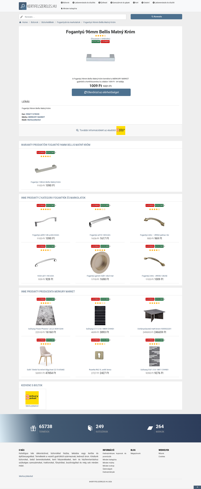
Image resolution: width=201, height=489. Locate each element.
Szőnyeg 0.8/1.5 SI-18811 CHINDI (154, 370)
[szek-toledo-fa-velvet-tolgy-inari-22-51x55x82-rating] (45, 344)
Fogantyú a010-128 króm (100, 235)
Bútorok (66, 3)
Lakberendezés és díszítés (85, 3)
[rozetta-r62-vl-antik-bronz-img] (100, 356)
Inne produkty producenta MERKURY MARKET (48, 291)
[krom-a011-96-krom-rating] (45, 250)
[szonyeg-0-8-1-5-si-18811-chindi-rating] (154, 344)
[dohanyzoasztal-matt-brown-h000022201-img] (154, 316)
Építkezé (103, 3)
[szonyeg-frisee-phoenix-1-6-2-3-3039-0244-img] (45, 316)
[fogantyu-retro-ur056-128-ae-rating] (154, 250)
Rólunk (161, 453)
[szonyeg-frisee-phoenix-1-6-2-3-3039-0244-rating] (45, 303)
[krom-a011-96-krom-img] (45, 263)
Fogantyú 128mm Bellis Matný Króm (46, 182)
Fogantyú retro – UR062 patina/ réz (154, 235)
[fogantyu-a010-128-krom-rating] (100, 209)
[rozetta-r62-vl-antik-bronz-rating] (100, 344)
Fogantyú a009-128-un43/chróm (45, 235)
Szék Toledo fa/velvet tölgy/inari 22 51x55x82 (45, 370)
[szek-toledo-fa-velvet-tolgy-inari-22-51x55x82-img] (45, 356)
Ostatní (146, 3)
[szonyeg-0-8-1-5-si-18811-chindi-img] (154, 356)
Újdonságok (107, 469)
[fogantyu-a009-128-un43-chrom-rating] (45, 209)
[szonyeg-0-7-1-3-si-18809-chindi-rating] (100, 303)
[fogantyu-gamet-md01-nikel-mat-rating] (100, 250)
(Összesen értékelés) (100, 39)
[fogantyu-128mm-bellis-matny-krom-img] (45, 169)
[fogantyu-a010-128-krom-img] (100, 222)
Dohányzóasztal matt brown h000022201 (154, 329)
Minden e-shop (108, 466)
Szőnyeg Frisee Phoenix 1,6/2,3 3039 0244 (45, 329)
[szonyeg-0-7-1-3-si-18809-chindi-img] (100, 316)
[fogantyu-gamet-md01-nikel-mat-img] (100, 263)
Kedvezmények (109, 472)
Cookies (162, 457)
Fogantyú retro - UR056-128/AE (154, 276)
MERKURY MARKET (36, 117)
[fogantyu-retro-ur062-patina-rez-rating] (154, 209)
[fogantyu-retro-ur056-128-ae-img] (154, 263)
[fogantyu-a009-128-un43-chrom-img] (45, 222)
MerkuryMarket (34, 120)
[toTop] (197, 487)
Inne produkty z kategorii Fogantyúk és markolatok (53, 197)
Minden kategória (70, 9)
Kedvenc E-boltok (31, 385)
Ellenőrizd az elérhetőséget (103, 92)
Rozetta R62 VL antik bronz (100, 370)
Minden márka (108, 463)
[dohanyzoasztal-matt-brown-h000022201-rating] (154, 303)
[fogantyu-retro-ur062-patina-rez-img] (154, 222)
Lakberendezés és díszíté (164, 3)
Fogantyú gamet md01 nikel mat (100, 276)
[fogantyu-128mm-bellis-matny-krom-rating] (45, 156)
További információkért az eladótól (97, 130)
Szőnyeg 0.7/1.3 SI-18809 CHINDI (100, 329)
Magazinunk (136, 453)
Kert (136, 3)
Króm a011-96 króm (46, 276)
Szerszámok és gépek (121, 3)
